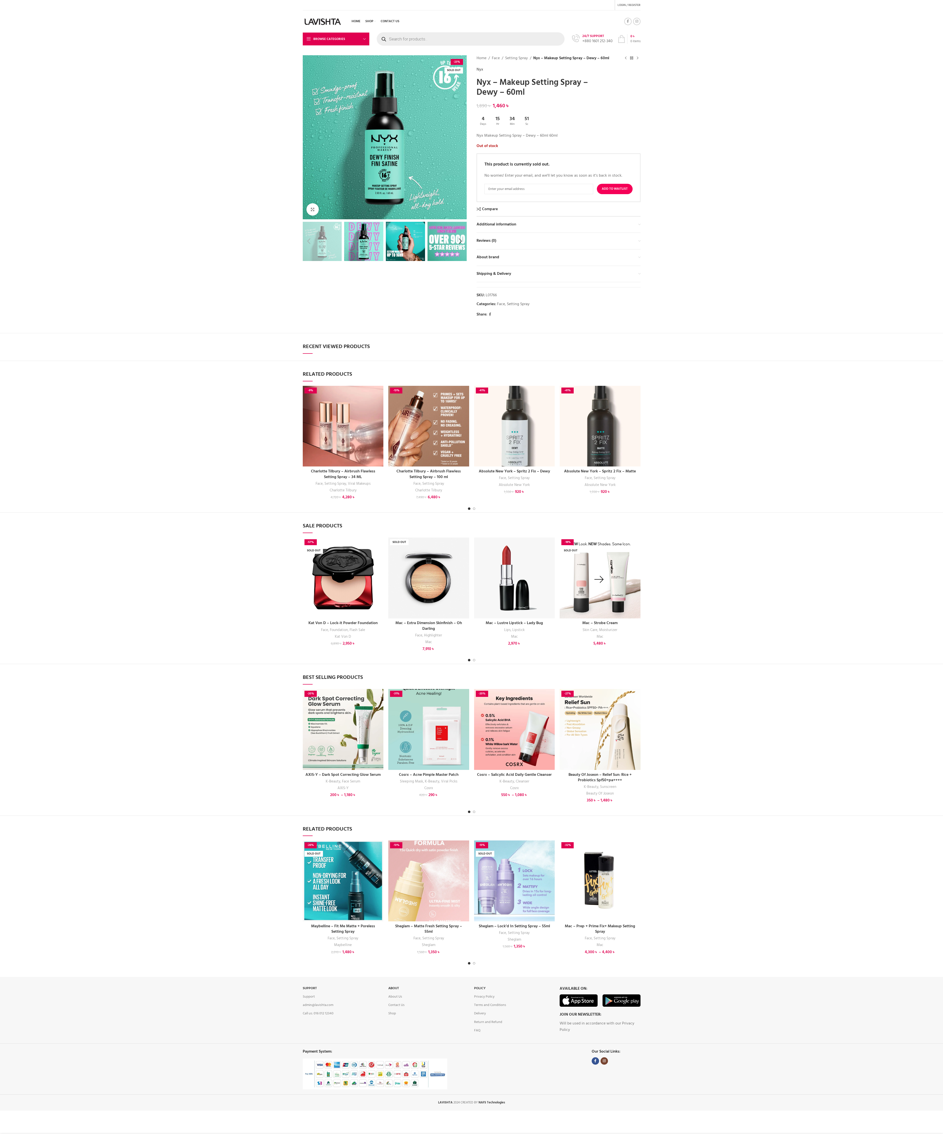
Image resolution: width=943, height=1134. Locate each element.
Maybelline (343, 945)
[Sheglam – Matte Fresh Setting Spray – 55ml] (428, 880)
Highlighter (433, 635)
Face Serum (351, 781)
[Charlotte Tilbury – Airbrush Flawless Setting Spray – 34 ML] (343, 426)
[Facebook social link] (628, 21)
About (393, 988)
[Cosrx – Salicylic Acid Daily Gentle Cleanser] (514, 729)
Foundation (339, 630)
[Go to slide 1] (469, 508)
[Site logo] (323, 21)
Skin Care (590, 630)
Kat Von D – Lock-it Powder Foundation (343, 623)
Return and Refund (488, 1022)
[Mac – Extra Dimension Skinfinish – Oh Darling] (428, 578)
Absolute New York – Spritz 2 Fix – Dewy (514, 471)
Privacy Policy (484, 997)
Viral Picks (449, 781)
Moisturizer (608, 630)
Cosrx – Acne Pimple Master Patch (429, 775)
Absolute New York (514, 485)
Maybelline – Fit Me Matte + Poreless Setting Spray (343, 929)
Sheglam (428, 945)
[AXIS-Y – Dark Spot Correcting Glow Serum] (343, 729)
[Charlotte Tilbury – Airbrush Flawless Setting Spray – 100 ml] (428, 426)
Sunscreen (608, 787)
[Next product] (638, 58)
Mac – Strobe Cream (600, 623)
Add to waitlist (615, 188)
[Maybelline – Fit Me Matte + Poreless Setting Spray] (343, 880)
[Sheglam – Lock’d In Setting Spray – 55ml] (514, 880)
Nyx (480, 70)
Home (481, 58)
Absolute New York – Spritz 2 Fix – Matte (600, 471)
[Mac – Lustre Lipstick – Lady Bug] (514, 578)
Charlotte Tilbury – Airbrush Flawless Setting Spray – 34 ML (343, 474)
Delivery (480, 1013)
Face (496, 58)
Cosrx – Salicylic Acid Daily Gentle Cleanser (514, 775)
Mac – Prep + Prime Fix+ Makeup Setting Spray (600, 929)
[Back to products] (632, 58)
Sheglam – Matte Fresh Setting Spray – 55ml (428, 929)
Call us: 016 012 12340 (318, 1013)
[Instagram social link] (637, 21)
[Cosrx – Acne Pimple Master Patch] (428, 729)
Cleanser (522, 781)
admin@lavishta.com (318, 1005)
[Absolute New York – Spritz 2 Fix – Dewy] (514, 426)
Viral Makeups (359, 484)
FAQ (477, 1030)
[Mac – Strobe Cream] (600, 578)
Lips (507, 630)
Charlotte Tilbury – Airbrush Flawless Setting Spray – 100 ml (428, 474)
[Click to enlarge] (312, 209)
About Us (395, 997)
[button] (309, 241)
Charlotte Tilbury (343, 490)
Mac (428, 642)
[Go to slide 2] (474, 508)
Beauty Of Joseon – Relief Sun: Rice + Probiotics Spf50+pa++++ (600, 777)
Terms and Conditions (490, 1005)
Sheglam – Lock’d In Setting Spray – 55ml (514, 926)
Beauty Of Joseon (600, 794)
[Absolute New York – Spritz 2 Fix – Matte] (600, 426)
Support (310, 988)
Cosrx (428, 788)
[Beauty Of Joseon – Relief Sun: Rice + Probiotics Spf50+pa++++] (600, 729)
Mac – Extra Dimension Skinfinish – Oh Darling (428, 626)
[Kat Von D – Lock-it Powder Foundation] (343, 578)
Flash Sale (357, 630)
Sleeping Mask (411, 781)
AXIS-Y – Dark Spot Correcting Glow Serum (343, 775)
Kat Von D (343, 637)
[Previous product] (626, 58)
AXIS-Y (343, 788)
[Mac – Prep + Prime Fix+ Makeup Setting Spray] (600, 880)
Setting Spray (516, 58)
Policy (480, 988)
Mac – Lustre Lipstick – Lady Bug (514, 623)
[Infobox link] (592, 39)
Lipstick (518, 630)
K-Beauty (333, 781)
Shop (392, 1013)
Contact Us (396, 1005)
